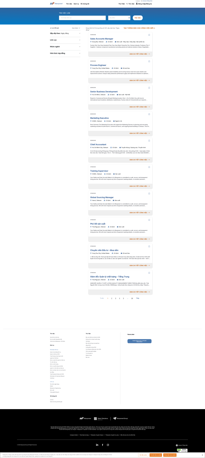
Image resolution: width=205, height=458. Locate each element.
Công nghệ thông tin (54, 392)
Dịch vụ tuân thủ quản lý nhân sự (57, 360)
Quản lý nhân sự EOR (54, 354)
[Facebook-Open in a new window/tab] (102, 445)
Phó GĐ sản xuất (97, 224)
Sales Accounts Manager (101, 39)
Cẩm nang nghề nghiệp (91, 351)
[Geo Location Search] (129, 18)
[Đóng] (202, 455)
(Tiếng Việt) (147, 0)
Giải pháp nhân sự (54, 349)
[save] (149, 35)
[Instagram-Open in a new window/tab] (108, 445)
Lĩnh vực (52, 381)
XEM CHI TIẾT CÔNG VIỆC (138, 54)
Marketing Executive (99, 118)
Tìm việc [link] (52, 333)
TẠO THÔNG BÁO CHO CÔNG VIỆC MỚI (138, 28)
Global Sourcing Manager (102, 197)
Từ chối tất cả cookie (155, 455)
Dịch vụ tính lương (54, 364)
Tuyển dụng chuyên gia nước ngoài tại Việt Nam (56, 357)
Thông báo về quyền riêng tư (96, 435)
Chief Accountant (98, 144)
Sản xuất (52, 390)
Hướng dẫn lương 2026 (91, 347)
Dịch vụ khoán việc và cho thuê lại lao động (58, 371)
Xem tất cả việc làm (54, 337)
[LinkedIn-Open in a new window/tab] (97, 445)
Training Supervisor (99, 171)
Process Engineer (98, 65)
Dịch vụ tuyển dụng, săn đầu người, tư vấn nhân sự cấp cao (57, 367)
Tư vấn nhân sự (53, 362)
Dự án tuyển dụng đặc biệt (56, 339)
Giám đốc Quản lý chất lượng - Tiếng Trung (109, 277)
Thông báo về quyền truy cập (112, 435)
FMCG (51, 386)
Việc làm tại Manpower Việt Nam (57, 341)
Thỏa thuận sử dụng (84, 435)
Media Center (89, 355)
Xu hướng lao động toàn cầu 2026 (93, 349)
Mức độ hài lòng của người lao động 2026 (92, 344)
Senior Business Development (104, 91)
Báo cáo (87, 357)
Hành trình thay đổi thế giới (56, 401)
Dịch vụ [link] (52, 345)
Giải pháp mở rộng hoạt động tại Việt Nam (57, 377)
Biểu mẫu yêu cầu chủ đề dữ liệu (128, 435)
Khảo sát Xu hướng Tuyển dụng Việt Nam (93, 340)
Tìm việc (138, 18)
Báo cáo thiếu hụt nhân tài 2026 (93, 337)
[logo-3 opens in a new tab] (99, 418)
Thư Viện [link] (88, 333)
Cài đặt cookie (143, 455)
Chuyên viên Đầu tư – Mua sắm (104, 250)
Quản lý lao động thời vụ (55, 352)
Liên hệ (137, 1)
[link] (102, 445)
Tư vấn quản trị (89, 353)
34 (132, 298)
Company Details (74, 435)
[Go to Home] (56, 4)
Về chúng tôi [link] (53, 396)
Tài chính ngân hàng (54, 384)
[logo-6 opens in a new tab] (119, 418)
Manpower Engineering (55, 388)
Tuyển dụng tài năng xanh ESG (57, 374)
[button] (76, 28)
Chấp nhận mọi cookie (170, 455)
